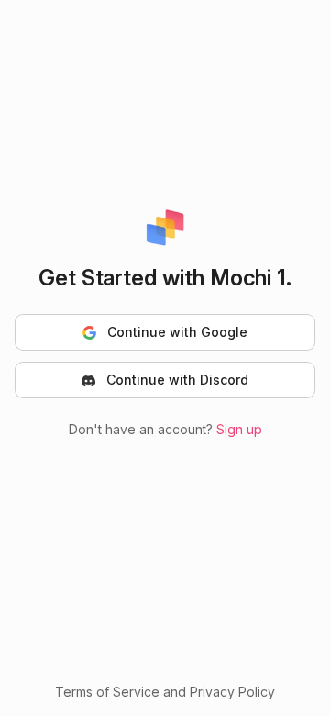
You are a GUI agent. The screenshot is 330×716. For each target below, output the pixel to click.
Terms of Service (107, 691)
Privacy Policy (232, 691)
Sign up (239, 429)
